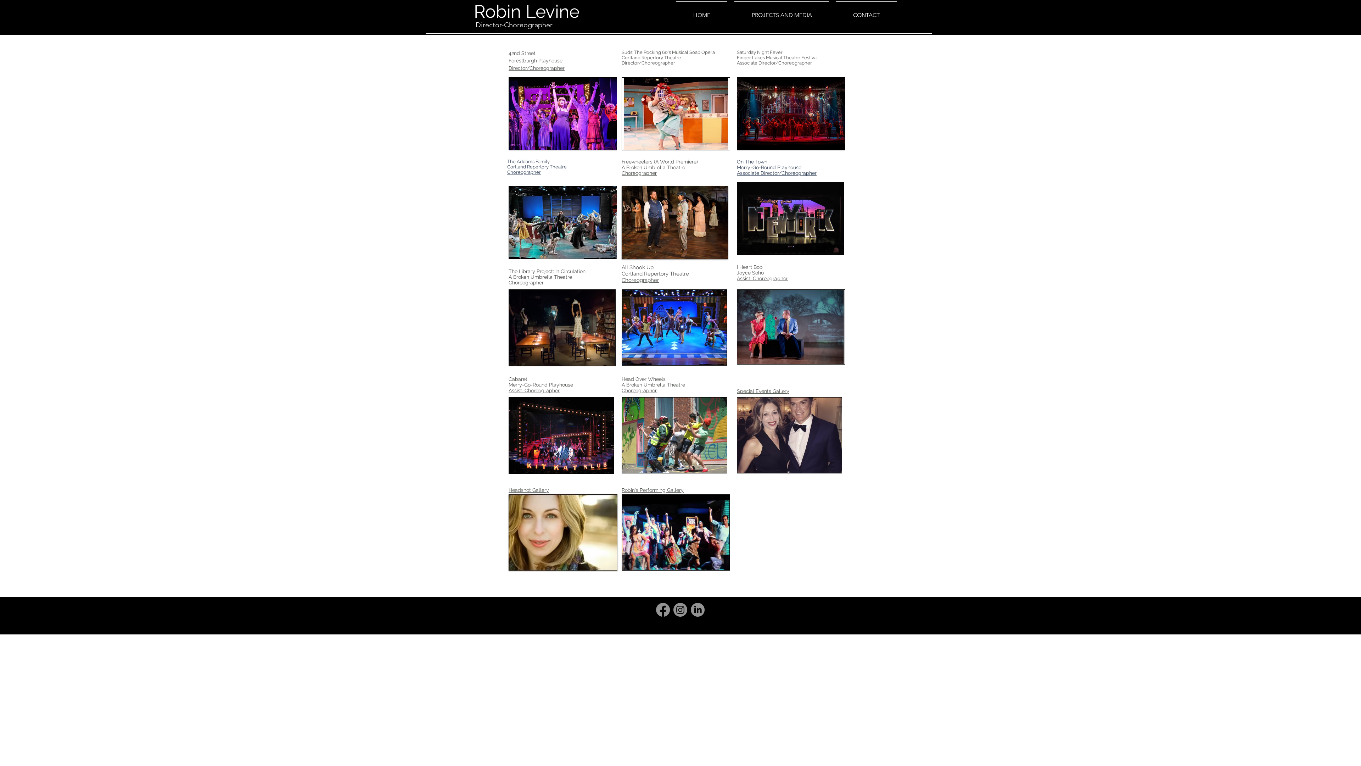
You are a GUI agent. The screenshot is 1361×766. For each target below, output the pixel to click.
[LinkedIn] (698, 610)
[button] (563, 113)
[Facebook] (663, 610)
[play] (601, 143)
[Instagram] (680, 610)
